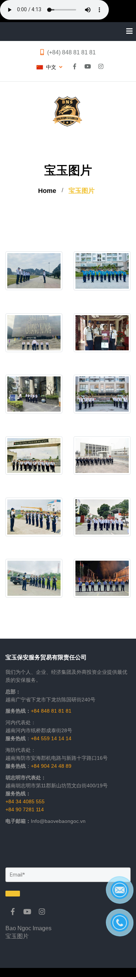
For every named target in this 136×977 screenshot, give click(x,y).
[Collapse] (126, 31)
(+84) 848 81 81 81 (71, 52)
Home (47, 190)
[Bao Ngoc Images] (12, 911)
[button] (49, 67)
